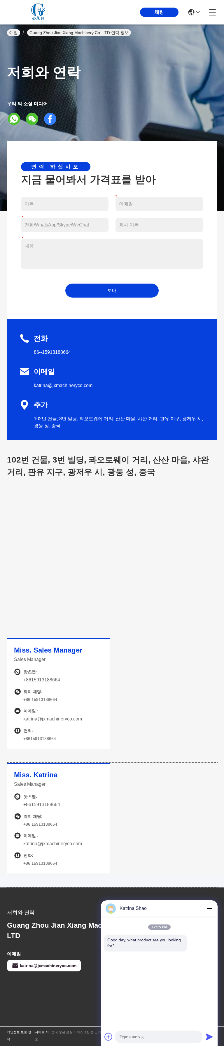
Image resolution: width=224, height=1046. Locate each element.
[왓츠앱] (16, 119)
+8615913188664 (41, 679)
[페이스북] (52, 119)
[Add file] (108, 1036)
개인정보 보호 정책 (19, 1035)
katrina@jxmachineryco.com (63, 385)
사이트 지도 (42, 1035)
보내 (112, 290)
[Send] (209, 1036)
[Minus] (209, 908)
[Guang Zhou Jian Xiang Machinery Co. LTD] (39, 12)
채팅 (159, 12)
